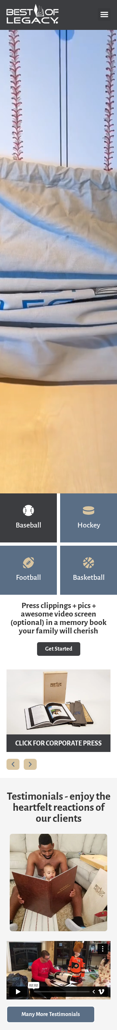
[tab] (28, 517)
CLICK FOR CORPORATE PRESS (58, 743)
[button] (104, 14)
